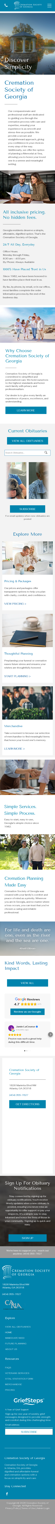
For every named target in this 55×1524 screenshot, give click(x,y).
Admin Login (43, 1508)
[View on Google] (11, 1028)
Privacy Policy (12, 1508)
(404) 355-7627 (18, 1095)
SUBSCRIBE (29, 1432)
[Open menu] (49, 6)
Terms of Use (28, 1508)
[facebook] (7, 1494)
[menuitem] (27, 1326)
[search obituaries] (47, 452)
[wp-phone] (6, 7)
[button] (4, 1034)
